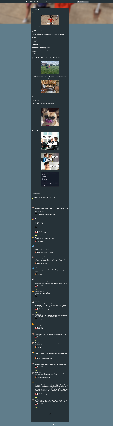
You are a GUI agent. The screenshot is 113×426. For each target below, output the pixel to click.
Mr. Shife (38, 226)
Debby (36, 323)
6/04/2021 (37, 399)
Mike (35, 218)
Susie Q (38, 222)
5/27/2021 (38, 342)
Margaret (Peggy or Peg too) (40, 256)
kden (35, 342)
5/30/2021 (41, 222)
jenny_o (36, 301)
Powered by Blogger (57, 424)
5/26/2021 (38, 218)
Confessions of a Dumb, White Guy (38, 1)
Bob (35, 245)
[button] (32, 12)
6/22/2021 (42, 231)
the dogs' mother (38, 291)
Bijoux (36, 237)
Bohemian (36, 381)
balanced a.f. (37, 372)
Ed (35, 278)
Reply (36, 235)
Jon (35, 399)
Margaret (36, 314)
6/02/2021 (40, 372)
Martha (36, 267)
